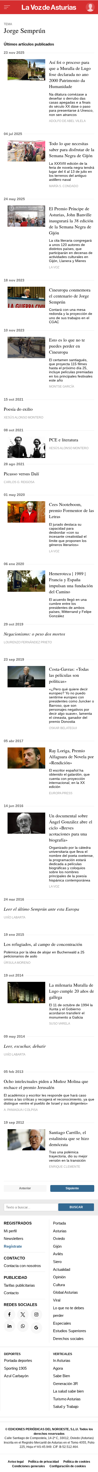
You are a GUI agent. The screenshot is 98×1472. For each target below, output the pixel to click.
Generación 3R (65, 1383)
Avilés (58, 1254)
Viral (56, 1300)
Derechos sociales (68, 1338)
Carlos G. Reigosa (19, 482)
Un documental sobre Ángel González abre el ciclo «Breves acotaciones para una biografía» (70, 828)
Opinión (59, 1277)
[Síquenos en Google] (36, 1328)
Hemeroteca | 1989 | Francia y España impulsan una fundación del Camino (71, 582)
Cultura (59, 1284)
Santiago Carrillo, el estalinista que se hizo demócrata (69, 1138)
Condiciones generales (28, 1466)
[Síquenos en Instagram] (36, 1314)
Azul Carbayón (16, 1376)
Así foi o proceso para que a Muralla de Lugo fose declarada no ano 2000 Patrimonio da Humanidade (70, 74)
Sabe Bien (61, 1376)
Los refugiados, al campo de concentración (43, 944)
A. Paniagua (13, 1109)
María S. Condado (63, 186)
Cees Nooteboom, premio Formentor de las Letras (71, 510)
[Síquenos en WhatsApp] (23, 1326)
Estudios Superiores (69, 1331)
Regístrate (13, 1246)
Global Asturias (65, 1292)
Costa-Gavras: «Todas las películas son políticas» (69, 675)
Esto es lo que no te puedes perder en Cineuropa (67, 346)
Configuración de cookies (68, 1466)
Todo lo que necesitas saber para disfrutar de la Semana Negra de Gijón (71, 149)
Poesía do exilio (18, 409)
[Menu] (7, 7)
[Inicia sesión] (89, 7)
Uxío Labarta (14, 917)
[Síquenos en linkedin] (9, 1326)
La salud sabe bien (68, 1391)
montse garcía (61, 386)
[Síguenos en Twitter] (23, 1314)
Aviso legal (16, 1461)
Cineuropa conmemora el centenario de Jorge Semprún (69, 296)
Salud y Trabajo (65, 1406)
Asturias (60, 1231)
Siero (57, 1261)
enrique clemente (64, 1166)
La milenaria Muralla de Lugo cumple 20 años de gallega (71, 991)
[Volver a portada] (49, 7)
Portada (59, 1223)
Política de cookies (76, 1461)
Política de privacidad (43, 1461)
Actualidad (61, 1269)
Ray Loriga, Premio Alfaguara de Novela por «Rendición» (71, 756)
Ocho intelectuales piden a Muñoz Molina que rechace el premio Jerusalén (46, 1084)
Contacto (11, 1293)
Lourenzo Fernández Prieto (28, 642)
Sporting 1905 (15, 1368)
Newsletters (13, 1238)
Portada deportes (18, 1360)
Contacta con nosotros (22, 1266)
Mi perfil (10, 1231)
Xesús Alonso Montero (23, 417)
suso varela (59, 1023)
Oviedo (59, 1238)
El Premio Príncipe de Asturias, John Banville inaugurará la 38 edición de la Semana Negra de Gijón (71, 220)
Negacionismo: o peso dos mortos (34, 634)
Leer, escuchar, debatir (25, 1046)
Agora (58, 1368)
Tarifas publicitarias (19, 1285)
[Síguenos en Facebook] (9, 1314)
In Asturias (61, 1360)
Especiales (62, 1323)
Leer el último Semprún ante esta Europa (41, 909)
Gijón (57, 1246)
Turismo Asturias (67, 1399)
